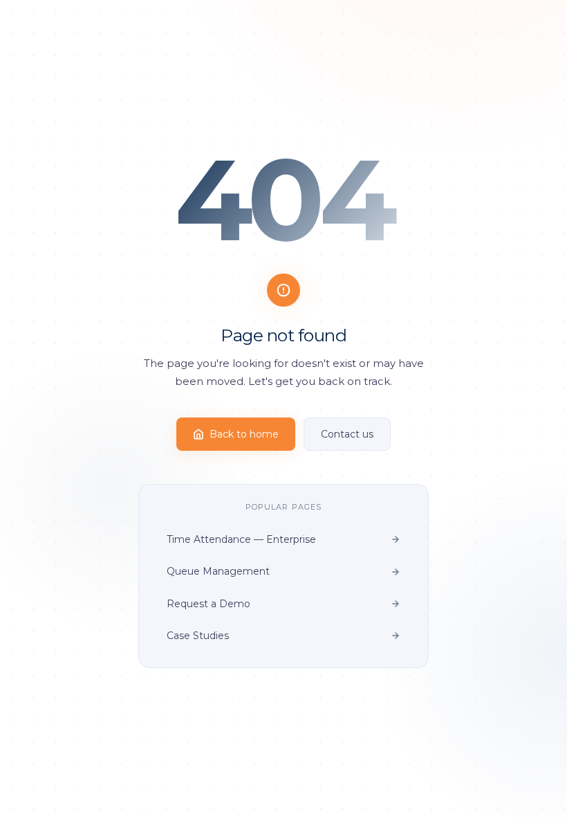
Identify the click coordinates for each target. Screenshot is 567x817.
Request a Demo (208, 604)
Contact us (347, 434)
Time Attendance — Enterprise (241, 539)
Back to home (244, 434)
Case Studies (198, 635)
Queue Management (218, 571)
